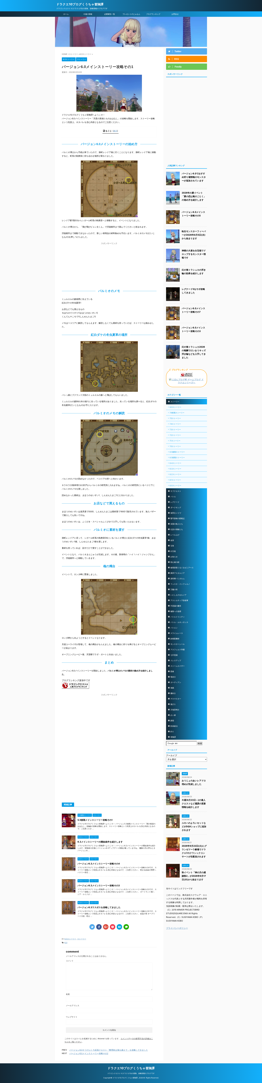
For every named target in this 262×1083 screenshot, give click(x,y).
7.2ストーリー (175, 435)
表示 (115, 131)
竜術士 (173, 677)
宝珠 (172, 546)
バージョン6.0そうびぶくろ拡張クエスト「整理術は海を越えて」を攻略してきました (108, 1050)
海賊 (172, 688)
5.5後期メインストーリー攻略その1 (95, 820)
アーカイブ (171, 755)
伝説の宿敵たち (176, 529)
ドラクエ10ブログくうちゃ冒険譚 (79, 4)
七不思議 (174, 655)
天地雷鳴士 (174, 710)
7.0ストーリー (175, 446)
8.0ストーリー (175, 407)
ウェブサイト (71, 1017)
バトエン (174, 628)
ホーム (66, 14)
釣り (172, 731)
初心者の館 (174, 562)
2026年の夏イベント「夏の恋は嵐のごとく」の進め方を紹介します (194, 196)
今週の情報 (87, 14)
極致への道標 (175, 611)
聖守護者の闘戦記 (177, 518)
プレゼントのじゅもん (131, 14)
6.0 (66, 942)
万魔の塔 (174, 589)
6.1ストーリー (175, 480)
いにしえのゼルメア (178, 595)
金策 (172, 540)
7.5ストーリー (175, 418)
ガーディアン (175, 682)
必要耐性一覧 (109, 14)
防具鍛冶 (174, 726)
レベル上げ (174, 535)
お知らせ (174, 557)
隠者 (172, 671)
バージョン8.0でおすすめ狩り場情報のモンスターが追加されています (194, 177)
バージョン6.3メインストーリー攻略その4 (99, 863)
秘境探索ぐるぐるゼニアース (181, 567)
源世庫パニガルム (177, 578)
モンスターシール (177, 644)
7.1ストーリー (175, 441)
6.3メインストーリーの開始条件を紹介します (100, 841)
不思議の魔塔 (175, 606)
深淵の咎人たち (176, 524)
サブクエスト (175, 491)
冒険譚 (173, 737)
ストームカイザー (177, 666)
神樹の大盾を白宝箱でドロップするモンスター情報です (194, 254)
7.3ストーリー (175, 429)
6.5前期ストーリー (177, 457)
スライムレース (176, 633)
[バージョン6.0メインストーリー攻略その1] (119, 927)
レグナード (174, 502)
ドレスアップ (175, 660)
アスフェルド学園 (177, 649)
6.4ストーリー (175, 463)
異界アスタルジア (177, 573)
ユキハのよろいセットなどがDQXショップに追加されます (194, 826)
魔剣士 (173, 693)
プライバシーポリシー (177, 928)
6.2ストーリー (175, 474)
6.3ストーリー (175, 469)
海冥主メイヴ (175, 513)
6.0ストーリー (70, 939)
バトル (173, 496)
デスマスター (175, 699)
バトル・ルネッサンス (179, 622)
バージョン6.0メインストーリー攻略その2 (88, 1053)
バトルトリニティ (177, 617)
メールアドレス (72, 1005)
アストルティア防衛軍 (179, 600)
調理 (172, 720)
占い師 (173, 715)
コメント (70, 961)
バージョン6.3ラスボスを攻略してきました (99, 907)
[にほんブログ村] (186, 382)
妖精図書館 (174, 639)
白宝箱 (173, 551)
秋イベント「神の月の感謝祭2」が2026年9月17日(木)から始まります (194, 876)
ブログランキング (153, 14)
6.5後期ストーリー (177, 452)
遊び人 (173, 704)
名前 (68, 994)
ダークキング (175, 507)
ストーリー (81, 939)
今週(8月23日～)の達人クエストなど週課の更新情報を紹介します (194, 803)
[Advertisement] (109, 265)
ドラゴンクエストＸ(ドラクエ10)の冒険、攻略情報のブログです (131, 1073)
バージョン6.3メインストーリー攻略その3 (99, 885)
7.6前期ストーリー (177, 413)
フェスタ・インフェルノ (180, 584)
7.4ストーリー (175, 424)
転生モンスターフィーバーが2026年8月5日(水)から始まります (194, 235)
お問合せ (175, 14)
